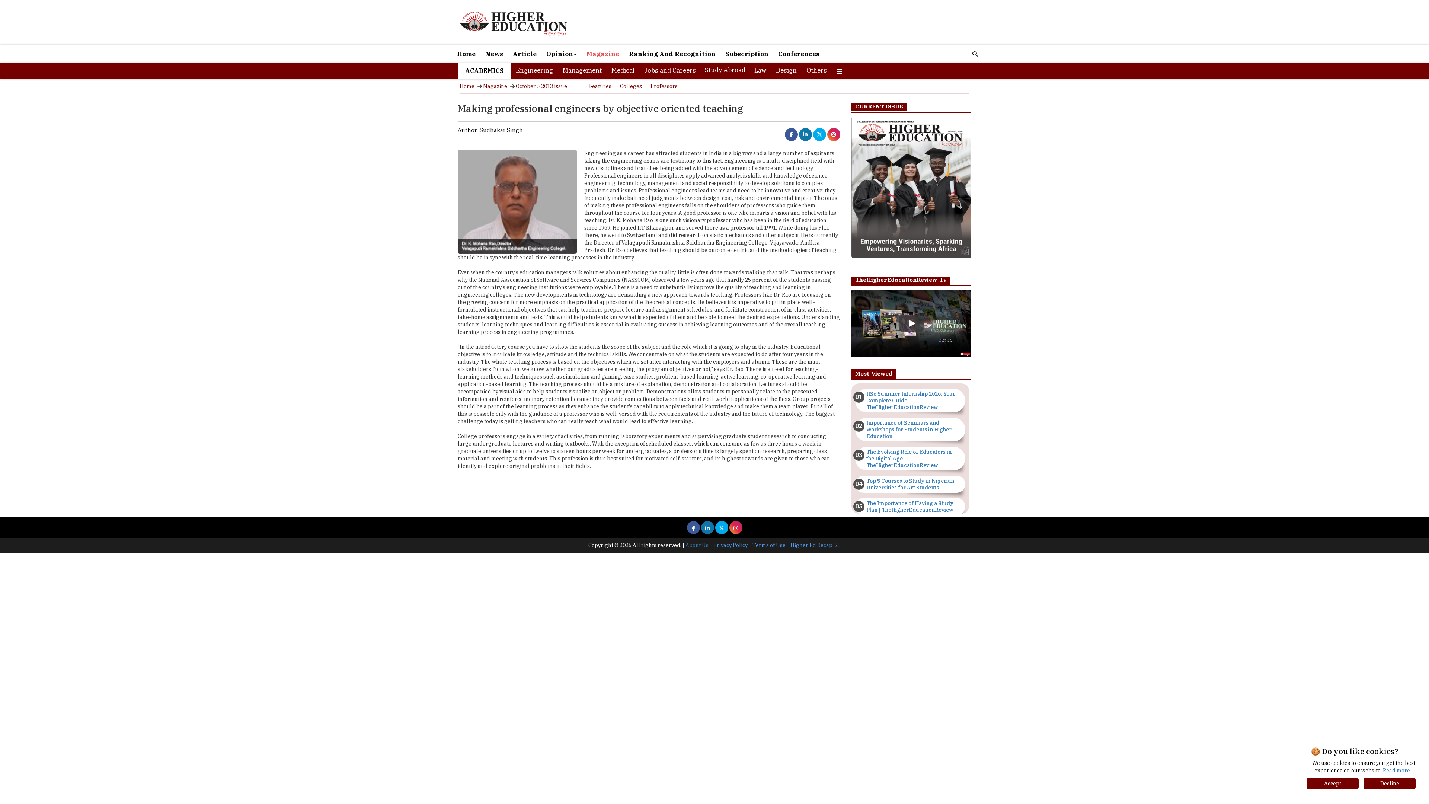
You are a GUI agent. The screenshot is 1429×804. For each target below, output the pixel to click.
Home (466, 54)
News (494, 54)
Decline (1389, 783)
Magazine (602, 54)
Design (786, 70)
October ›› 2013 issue (541, 86)
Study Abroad (725, 70)
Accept (1332, 783)
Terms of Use (769, 545)
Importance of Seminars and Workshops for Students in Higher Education (909, 429)
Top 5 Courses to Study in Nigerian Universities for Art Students (910, 484)
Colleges (631, 86)
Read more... (1398, 770)
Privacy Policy (730, 545)
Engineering (534, 70)
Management (582, 70)
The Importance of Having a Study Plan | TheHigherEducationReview (909, 506)
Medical (622, 70)
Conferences (798, 54)
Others (816, 70)
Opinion (559, 54)
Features (600, 86)
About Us (697, 545)
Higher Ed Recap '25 (815, 545)
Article (525, 54)
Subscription (746, 54)
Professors (664, 86)
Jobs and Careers (670, 70)
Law (760, 70)
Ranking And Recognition (672, 54)
